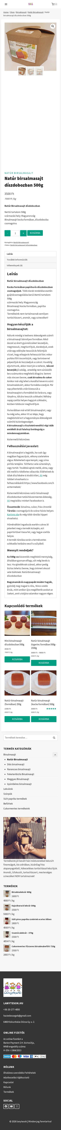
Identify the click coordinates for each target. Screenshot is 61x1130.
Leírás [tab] (10, 254)
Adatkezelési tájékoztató (16, 1077)
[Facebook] (5, 1106)
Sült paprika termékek (15, 798)
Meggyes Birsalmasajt (18, 779)
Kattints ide (13, 514)
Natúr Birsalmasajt (19, 173)
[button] (52, 26)
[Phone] (16, 1106)
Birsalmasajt (9, 754)
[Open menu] (6, 4)
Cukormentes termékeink (16, 808)
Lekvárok (8, 788)
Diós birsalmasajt (15, 764)
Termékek (8, 1091)
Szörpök (7, 793)
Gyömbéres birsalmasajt (19, 784)
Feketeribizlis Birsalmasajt (20, 774)
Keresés (55, 737)
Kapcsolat (8, 1082)
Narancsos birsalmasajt (18, 769)
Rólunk (7, 1087)
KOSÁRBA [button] (17, 659)
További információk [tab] (17, 259)
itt (41, 475)
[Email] (11, 1106)
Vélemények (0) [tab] (14, 265)
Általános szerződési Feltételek (19, 1072)
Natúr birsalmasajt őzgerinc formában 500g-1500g (43, 644)
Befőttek (8, 803)
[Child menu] (55, 754)
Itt (8, 500)
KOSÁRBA (35, 232)
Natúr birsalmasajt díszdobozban (23, 245)
